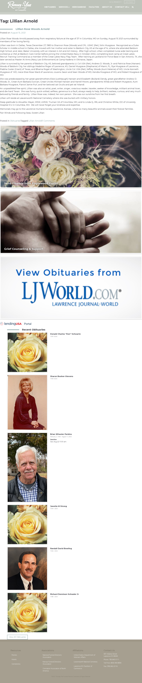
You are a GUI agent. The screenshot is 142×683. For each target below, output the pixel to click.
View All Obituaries (17, 637)
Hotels (14, 659)
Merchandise (79, 7)
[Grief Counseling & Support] (71, 222)
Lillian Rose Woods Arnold (33, 29)
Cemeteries (16, 664)
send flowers (129, 2)
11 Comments (48, 121)
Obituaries (50, 7)
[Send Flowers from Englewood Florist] (71, 156)
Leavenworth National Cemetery (85, 662)
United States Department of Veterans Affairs (84, 656)
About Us (107, 7)
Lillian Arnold (35, 121)
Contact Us (121, 7)
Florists (14, 655)
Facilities (94, 7)
